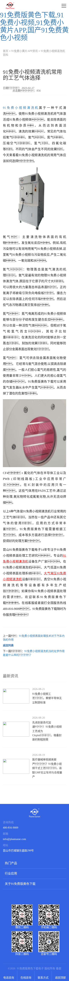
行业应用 (11, 873)
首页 (5, 51)
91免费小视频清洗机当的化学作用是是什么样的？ (34, 653)
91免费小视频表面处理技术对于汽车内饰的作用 (34, 637)
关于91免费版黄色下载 (20, 883)
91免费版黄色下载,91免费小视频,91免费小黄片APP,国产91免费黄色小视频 (34, 26)
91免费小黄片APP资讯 (24, 51)
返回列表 (8, 645)
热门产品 (11, 863)
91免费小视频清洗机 (21, 107)
